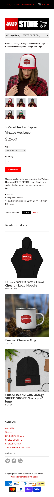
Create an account (25, 4)
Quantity (9, 156)
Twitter (7, 460)
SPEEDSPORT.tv (13, 444)
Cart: (45, 4)
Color (7, 147)
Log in (10, 4)
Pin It (35, 212)
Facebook (14, 460)
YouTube (20, 460)
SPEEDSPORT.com (14, 436)
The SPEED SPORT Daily (17, 447)
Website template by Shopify (24, 477)
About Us (9, 428)
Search (8, 432)
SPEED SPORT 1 (13, 440)
